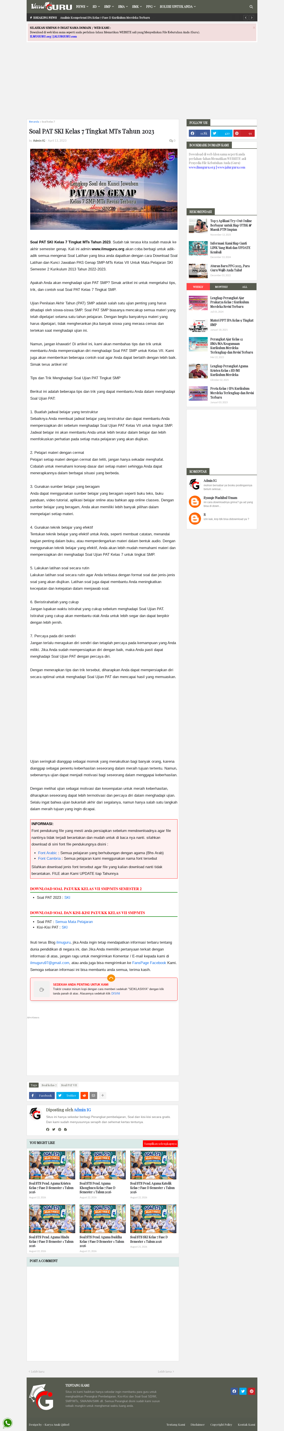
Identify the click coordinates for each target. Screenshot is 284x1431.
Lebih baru (37, 1371)
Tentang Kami (175, 1424)
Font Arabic (47, 853)
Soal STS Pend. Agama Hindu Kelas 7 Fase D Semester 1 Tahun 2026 (51, 1241)
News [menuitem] (80, 6)
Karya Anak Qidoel (57, 1424)
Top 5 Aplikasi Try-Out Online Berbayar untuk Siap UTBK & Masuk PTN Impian (231, 225)
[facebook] (47, 1129)
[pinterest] (59, 1129)
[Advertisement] (142, 85)
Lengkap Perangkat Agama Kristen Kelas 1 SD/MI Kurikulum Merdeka (229, 370)
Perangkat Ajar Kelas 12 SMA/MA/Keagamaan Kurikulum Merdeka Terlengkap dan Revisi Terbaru (231, 345)
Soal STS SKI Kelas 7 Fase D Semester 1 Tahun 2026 (149, 1239)
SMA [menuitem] (121, 6)
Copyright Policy (221, 1424)
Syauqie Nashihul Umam (220, 498)
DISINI (115, 993)
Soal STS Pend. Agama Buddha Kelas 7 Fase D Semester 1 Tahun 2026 (102, 1241)
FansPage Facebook (149, 963)
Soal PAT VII (69, 1085)
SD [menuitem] (95, 6)
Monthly (221, 286)
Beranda (34, 121)
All (244, 286)
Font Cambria (49, 858)
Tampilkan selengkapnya (160, 1143)
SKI (67, 897)
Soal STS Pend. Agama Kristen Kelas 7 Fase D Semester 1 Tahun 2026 (51, 1187)
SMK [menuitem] (135, 6)
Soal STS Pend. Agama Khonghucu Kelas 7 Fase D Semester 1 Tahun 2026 (97, 1187)
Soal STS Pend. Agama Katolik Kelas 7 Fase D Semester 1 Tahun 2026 (152, 1187)
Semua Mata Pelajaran (74, 922)
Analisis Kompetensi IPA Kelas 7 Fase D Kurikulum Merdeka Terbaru (105, 17)
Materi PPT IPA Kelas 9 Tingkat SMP (231, 322)
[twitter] (53, 1129)
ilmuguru (63, 942)
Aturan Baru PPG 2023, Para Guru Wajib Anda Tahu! (230, 268)
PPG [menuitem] (149, 6)
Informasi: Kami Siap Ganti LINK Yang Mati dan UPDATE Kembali (230, 247)
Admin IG (82, 1109)
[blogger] (65, 1129)
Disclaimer (198, 1424)
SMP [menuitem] (107, 6)
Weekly (198, 286)
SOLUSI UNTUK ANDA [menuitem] (176, 6)
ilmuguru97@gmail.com (49, 963)
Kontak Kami (246, 1424)
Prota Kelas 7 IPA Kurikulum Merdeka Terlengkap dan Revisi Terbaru (232, 392)
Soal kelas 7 (48, 121)
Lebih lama (165, 1371)
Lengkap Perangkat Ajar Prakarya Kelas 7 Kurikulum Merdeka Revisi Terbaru (229, 302)
